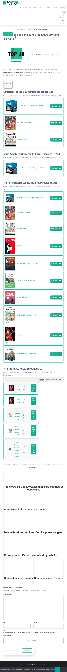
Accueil (20, 29)
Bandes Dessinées (27, 29)
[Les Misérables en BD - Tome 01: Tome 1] (10, 354)
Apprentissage (23, 8)
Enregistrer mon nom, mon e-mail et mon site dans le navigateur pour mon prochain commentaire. (29, 633)
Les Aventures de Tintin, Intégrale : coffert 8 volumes (31, 198)
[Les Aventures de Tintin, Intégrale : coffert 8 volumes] (12, 106)
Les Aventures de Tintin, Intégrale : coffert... (32, 106)
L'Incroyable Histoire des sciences (26, 280)
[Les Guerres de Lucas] (10, 297)
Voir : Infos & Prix (56, 106)
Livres (35, 8)
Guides (55, 8)
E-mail (36, 622)
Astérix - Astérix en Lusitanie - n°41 (26, 315)
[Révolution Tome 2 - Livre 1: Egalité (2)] (10, 263)
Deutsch (64, 23)
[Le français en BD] (10, 139)
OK (57, 670)
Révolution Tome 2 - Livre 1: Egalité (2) (27, 263)
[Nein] (62, 670)
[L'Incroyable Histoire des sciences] (10, 280)
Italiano (64, 20)
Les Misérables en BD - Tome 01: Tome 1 (27, 353)
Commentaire (8, 594)
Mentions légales (40, 664)
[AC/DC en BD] (10, 334)
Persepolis (19, 246)
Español (64, 18)
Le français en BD (22, 139)
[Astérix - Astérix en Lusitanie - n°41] (10, 314)
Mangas (49, 8)
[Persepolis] (10, 246)
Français (62, 8)
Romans (41, 8)
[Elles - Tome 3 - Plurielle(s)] (10, 123)
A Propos (48, 664)
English (64, 15)
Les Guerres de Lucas (22, 297)
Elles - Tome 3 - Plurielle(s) (24, 122)
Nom (5, 622)
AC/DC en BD (20, 335)
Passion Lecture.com (23, 664)
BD (30, 8)
